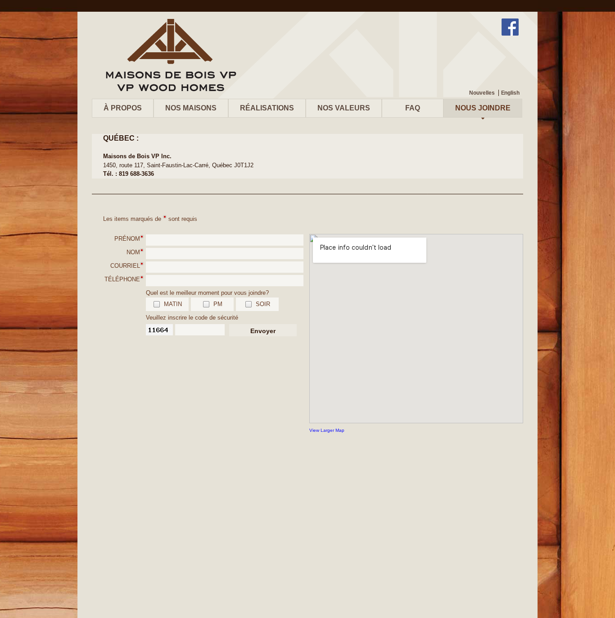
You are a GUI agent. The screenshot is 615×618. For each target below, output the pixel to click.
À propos (123, 108)
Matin (173, 304)
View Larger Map (326, 430)
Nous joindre (483, 108)
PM (217, 304)
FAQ (412, 108)
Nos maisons (191, 108)
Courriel (125, 265)
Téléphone (122, 279)
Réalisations (267, 108)
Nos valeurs (343, 108)
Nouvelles (481, 93)
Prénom (127, 238)
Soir (263, 304)
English (510, 93)
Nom (133, 252)
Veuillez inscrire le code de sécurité (192, 317)
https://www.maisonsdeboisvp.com (170, 55)
